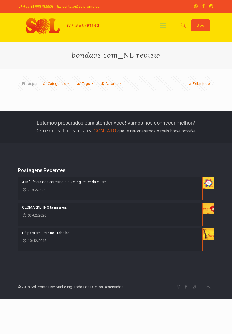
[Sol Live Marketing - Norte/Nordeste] (63, 25)
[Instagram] (211, 6)
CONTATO (105, 131)
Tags (86, 84)
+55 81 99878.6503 (38, 6)
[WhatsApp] (196, 6)
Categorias (57, 84)
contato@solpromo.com (82, 6)
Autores (111, 84)
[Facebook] (204, 6)
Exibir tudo (201, 84)
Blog (200, 25)
